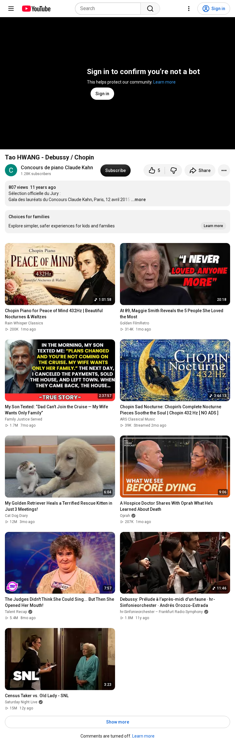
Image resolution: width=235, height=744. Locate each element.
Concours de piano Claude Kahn (57, 167)
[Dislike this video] (173, 170)
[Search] (150, 8)
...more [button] (138, 199)
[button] (117, 221)
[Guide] (11, 8)
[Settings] (188, 8)
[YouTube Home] (36, 8)
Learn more (164, 82)
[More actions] (224, 170)
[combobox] (109, 8)
